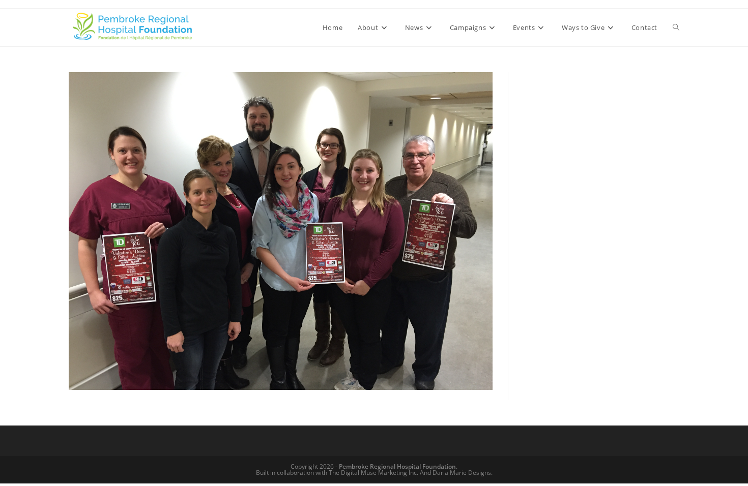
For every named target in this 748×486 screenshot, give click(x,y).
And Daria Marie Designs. (456, 472)
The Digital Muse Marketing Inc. (373, 472)
